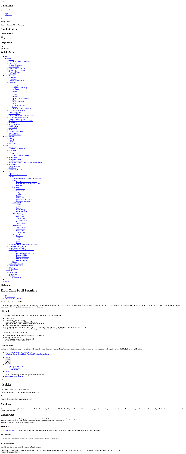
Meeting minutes (17, 154)
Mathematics (16, 96)
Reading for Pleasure (22, 257)
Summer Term (20, 218)
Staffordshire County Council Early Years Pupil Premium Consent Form (27, 354)
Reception (15, 187)
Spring (18, 206)
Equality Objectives (15, 112)
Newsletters (12, 143)
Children (7, 171)
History (14, 94)
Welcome (11, 60)
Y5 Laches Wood (21, 220)
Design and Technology (19, 88)
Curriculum (12, 82)
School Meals (13, 129)
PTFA (10, 152)
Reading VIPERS (21, 255)
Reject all (4, 399)
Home (6, 56)
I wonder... (19, 185)
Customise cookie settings (23, 399)
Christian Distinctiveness (16, 81)
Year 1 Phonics (20, 227)
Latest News (12, 140)
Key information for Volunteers (18, 117)
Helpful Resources (22, 211)
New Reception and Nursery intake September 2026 (28, 178)
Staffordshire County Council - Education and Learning (26, 162)
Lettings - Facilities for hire (17, 119)
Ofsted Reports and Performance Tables (21, 121)
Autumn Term (20, 215)
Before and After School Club (18, 175)
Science (14, 107)
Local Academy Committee (17, 68)
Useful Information (14, 166)
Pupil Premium (13, 126)
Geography (15, 93)
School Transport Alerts (16, 161)
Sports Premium (13, 133)
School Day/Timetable (15, 159)
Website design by (14, 376)
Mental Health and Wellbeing (17, 246)
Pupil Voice (19, 236)
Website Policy (13, 370)
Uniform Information (15, 135)
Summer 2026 (20, 192)
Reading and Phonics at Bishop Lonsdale (21, 250)
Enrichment (8, 271)
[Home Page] (1, 18)
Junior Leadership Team (16, 264)
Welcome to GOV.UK (15, 169)
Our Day (19, 194)
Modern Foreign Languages (20, 98)
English (14, 91)
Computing (15, 86)
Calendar (11, 138)
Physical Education (18, 101)
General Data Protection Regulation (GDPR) (22, 115)
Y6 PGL (19, 222)
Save (17, 452)
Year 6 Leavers (20, 223)
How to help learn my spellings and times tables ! (24, 244)
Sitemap (7, 357)
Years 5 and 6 (16, 213)
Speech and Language (23, 201)
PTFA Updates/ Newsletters (20, 155)
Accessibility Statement (16, 366)
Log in (7, 281)
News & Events (9, 136)
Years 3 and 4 (16, 203)
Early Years (15, 89)
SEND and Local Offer (16, 131)
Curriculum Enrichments (16, 265)
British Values (13, 79)
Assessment (12, 147)
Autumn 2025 (20, 189)
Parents (7, 145)
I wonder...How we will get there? (26, 182)
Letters (11, 142)
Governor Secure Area (15, 65)
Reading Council (21, 260)
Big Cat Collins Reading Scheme (26, 253)
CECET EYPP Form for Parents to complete (18, 352)
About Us (8, 58)
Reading (18, 196)
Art (13, 84)
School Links (13, 274)
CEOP (7, 13)
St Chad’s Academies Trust (17, 70)
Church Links (13, 272)
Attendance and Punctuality (17, 149)
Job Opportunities (14, 67)
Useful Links (12, 168)
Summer (18, 208)
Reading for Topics (22, 258)
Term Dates (12, 164)
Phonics (14, 103)
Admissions (12, 77)
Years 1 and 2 (16, 225)
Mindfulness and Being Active (25, 199)
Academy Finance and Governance (19, 61)
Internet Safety (20, 210)
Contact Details (13, 63)
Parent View (12, 150)
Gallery (11, 267)
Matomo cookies (11, 430)
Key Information (10, 75)
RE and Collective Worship (17, 248)
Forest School (16, 234)
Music (14, 100)
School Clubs (13, 157)
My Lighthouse (13, 269)
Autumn (18, 204)
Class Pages (12, 176)
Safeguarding (9, 15)
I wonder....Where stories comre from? (28, 183)
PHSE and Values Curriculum (21, 108)
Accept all (11, 399)
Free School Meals (14, 114)
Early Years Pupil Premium (17, 110)
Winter (18, 239)
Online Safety (13, 122)
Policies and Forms (14, 124)
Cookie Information (15, 368)
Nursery (14, 180)
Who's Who (12, 74)
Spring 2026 (20, 190)
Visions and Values (14, 72)
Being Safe (12, 173)
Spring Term (20, 217)
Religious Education (18, 105)
